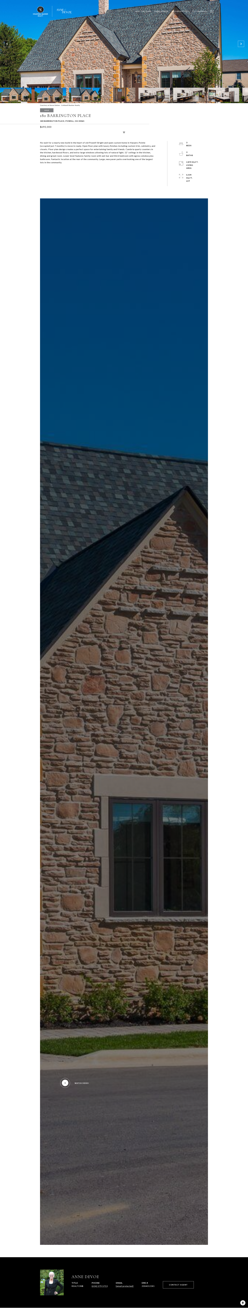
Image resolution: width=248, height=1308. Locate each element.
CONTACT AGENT (178, 1285)
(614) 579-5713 (100, 1286)
